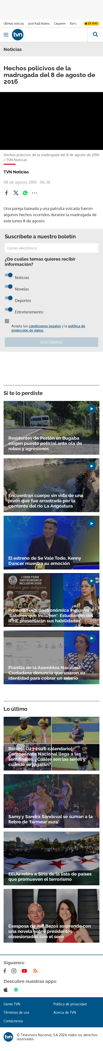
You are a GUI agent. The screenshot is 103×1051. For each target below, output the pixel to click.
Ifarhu (73, 23)
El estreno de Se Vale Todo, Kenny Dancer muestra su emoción (44, 560)
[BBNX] (8, 1037)
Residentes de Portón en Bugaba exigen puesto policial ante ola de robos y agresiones (45, 443)
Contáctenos (13, 1021)
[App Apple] (7, 989)
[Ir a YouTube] (25, 971)
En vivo (92, 23)
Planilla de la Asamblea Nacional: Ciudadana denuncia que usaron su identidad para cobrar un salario (46, 673)
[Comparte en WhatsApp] (25, 193)
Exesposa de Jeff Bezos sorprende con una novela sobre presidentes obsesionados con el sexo (49, 931)
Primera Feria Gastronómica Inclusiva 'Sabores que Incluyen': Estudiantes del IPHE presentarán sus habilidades (50, 615)
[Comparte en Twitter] (16, 193)
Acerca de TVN (64, 1012)
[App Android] (17, 989)
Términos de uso (16, 1012)
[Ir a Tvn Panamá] (49, 34)
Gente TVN (12, 1004)
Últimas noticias (14, 23)
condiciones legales (45, 326)
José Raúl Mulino (39, 23)
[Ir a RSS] (36, 971)
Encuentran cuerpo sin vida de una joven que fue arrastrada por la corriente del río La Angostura (45, 501)
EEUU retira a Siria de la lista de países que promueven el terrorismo (50, 876)
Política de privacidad (69, 1004)
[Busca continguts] (95, 34)
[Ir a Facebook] (6, 971)
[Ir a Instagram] (14, 971)
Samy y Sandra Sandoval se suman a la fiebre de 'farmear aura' (50, 819)
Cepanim (59, 23)
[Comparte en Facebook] (6, 193)
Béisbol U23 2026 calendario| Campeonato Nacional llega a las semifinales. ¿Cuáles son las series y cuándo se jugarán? (46, 756)
